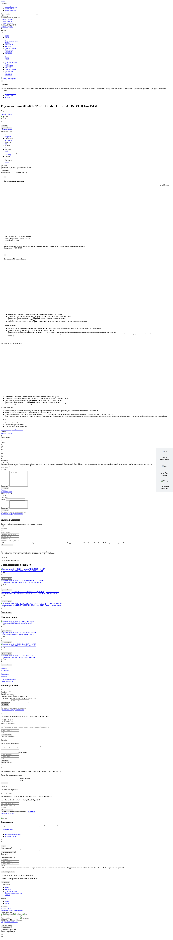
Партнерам (8, 52)
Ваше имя (4, 690)
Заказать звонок (6, 734)
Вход (5, 78)
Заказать (4, 125)
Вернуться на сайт (7, 829)
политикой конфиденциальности (12, 514)
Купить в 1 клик (6, 128)
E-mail (3, 694)
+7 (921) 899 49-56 (7, 23)
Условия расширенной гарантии (12, 430)
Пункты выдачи (7, 19)
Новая (7, 162)
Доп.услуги (9, 44)
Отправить (5, 760)
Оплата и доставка (11, 41)
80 (5, 147)
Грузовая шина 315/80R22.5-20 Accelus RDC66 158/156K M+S (22, 582)
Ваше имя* (4, 468)
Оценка (3, 495)
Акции (7, 43)
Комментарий (6, 702)
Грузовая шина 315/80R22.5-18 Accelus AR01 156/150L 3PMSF (22, 571)
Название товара (7, 696)
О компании (9, 50)
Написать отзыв (6, 114)
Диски (7, 37)
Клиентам (8, 53)
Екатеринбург (9, 8)
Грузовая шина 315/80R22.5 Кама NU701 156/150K (18, 646)
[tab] (13, 834)
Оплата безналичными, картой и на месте (9, 680)
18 (5, 158)
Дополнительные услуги (13, 893)
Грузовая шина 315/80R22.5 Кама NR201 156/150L (18, 657)
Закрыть (3, 490)
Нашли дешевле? (6, 130)
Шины (7, 36)
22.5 (6, 151)
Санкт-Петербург (11, 7)
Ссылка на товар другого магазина (13, 698)
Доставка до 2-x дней (5, 669)
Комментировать (6, 492)
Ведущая (8, 137)
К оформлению (6, 927)
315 (6, 144)
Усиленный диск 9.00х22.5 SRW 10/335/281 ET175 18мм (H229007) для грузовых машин (31, 605)
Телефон (4, 692)
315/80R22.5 (9, 140)
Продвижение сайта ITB (9, 922)
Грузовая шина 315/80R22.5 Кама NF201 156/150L (18, 634)
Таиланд (8, 155)
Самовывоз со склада (5, 675)
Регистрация (12, 78)
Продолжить (5, 882)
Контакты (8, 46)
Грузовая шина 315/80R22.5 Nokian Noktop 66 (16, 623)
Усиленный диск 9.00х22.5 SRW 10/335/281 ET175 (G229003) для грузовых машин (29, 593)
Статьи (7, 895)
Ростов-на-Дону (10, 10)
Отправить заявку (7, 545)
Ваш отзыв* (5, 486)
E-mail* (3, 470)
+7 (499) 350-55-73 (7, 21)
